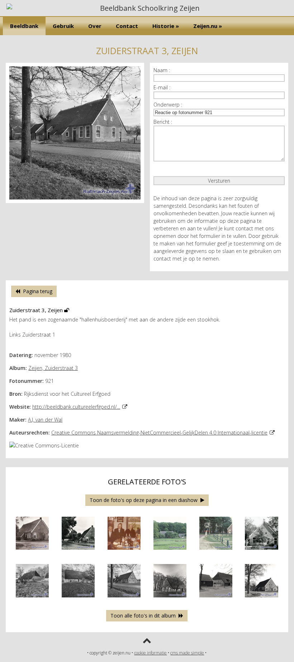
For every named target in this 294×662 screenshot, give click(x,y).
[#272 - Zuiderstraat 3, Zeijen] (78, 551)
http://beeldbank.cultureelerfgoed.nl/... (76, 406)
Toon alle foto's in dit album (144, 615)
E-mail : (161, 87)
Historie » (165, 25)
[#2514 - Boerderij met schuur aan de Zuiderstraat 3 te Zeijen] (216, 599)
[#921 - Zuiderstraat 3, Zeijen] (75, 201)
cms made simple (187, 653)
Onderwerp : (167, 104)
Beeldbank (24, 25)
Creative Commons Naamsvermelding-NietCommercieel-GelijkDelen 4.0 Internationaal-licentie (159, 432)
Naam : (161, 70)
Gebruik (63, 25)
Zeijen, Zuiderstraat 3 (53, 368)
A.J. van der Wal (45, 419)
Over (94, 25)
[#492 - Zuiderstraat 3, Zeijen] (216, 551)
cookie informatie (150, 653)
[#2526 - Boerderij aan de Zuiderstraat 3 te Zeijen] (261, 599)
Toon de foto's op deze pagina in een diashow (145, 500)
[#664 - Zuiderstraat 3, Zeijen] (261, 551)
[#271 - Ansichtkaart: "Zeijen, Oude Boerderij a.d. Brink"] (32, 551)
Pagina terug (36, 291)
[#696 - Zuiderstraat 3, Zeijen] (32, 599)
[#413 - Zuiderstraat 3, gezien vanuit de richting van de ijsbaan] (170, 551)
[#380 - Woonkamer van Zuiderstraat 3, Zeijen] (124, 551)
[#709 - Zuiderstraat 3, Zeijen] (78, 599)
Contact (127, 25)
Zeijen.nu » (207, 25)
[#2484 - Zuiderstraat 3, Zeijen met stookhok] (170, 599)
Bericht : (162, 121)
